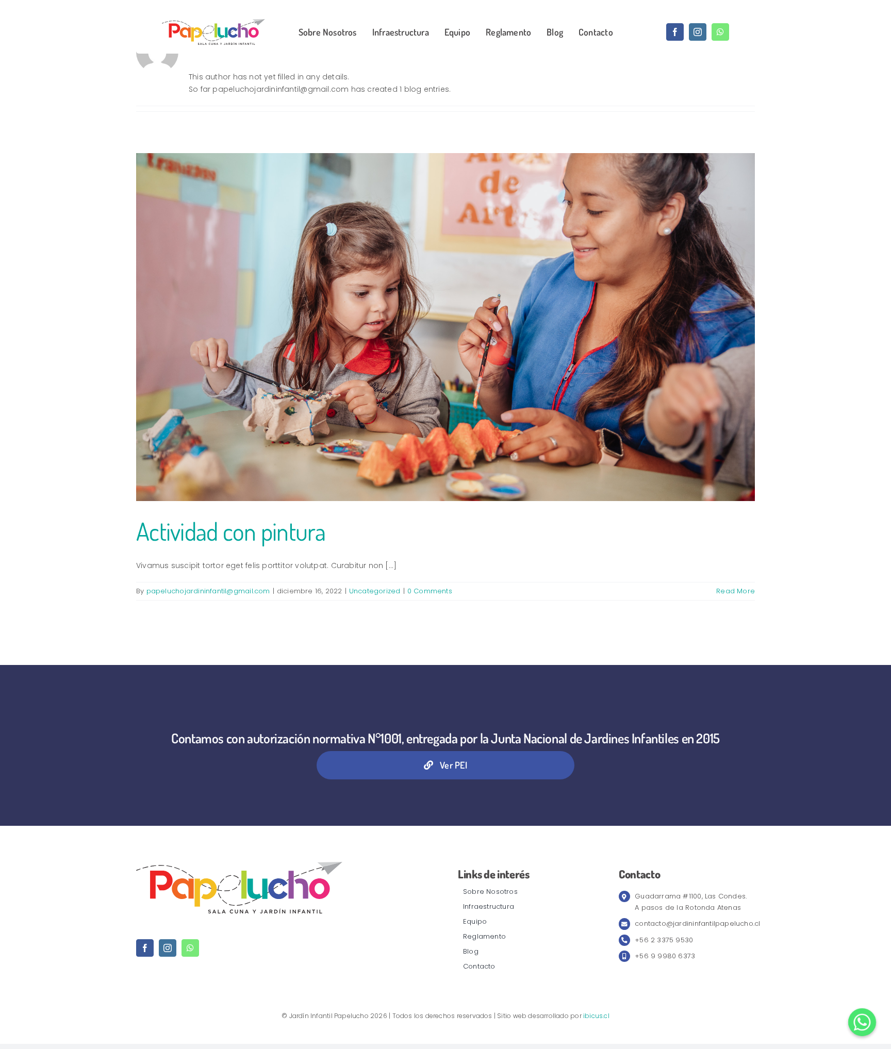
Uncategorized (375, 591)
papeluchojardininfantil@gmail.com (208, 591)
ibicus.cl (596, 1015)
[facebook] (675, 32)
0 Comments (429, 591)
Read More (735, 591)
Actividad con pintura (230, 530)
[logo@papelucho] (213, 23)
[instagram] (697, 32)
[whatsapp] (720, 32)
